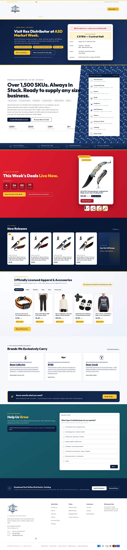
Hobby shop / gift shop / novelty (75, 437)
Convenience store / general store (75, 427)
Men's (27, 289)
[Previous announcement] (19, 2)
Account (88, 507)
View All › (115, 75)
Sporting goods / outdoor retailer (75, 432)
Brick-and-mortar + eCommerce (75, 456)
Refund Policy (73, 511)
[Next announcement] (102, 2)
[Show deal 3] (99, 208)
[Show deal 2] (93, 208)
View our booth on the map (43, 52)
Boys (43, 289)
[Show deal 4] (105, 208)
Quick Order (109, 396)
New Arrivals (19, 289)
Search (53, 511)
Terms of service (62, 546)
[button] (23, 16)
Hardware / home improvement (74, 446)
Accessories (58, 289)
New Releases (90, 514)
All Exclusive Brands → (113, 349)
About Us (53, 514)
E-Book (53, 517)
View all (116, 229)
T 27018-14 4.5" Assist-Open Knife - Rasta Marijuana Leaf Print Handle (95, 192)
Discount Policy (113, 488)
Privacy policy (53, 546)
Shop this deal (87, 200)
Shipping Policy (73, 514)
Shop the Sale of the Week (14, 194)
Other (67, 461)
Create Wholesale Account (19, 120)
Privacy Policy (73, 507)
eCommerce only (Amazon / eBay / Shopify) (78, 451)
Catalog (53, 524)
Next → (114, 466)
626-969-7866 (13, 2)
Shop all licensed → (22, 329)
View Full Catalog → (99, 488)
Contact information (82, 546)
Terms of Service (74, 517)
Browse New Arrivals (41, 120)
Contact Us (54, 507)
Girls (49, 289)
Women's (35, 289)
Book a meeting (22, 52)
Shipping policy (72, 546)
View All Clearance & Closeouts (40, 194)
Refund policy (44, 546)
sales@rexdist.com (17, 535)
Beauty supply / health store (74, 441)
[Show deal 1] (87, 208)
